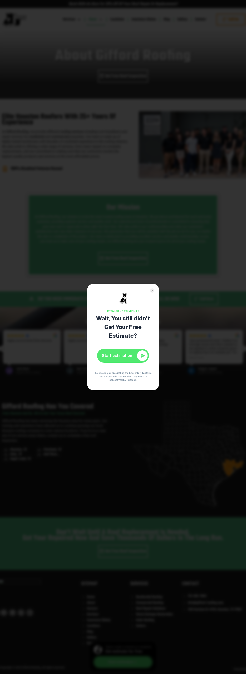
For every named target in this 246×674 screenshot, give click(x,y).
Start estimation (117, 355)
